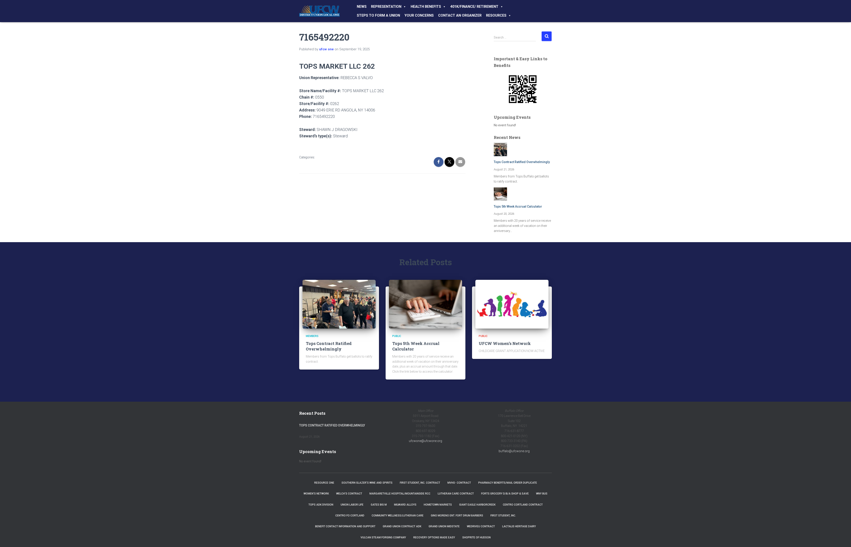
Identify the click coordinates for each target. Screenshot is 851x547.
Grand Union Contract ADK (402, 526)
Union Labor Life (352, 504)
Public (396, 336)
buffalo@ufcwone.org (514, 451)
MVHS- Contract (459, 482)
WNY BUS (541, 493)
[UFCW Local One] (319, 11)
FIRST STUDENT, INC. (503, 515)
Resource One (324, 482)
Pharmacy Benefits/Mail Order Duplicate (507, 482)
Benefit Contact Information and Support (345, 526)
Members (312, 336)
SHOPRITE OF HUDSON (476, 537)
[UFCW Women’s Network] (511, 304)
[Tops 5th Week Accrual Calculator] (425, 304)
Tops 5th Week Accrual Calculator (518, 206)
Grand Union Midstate (444, 526)
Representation (386, 6)
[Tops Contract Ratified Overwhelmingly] (339, 304)
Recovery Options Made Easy (434, 537)
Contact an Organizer (460, 15)
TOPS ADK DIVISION (320, 504)
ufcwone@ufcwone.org (425, 441)
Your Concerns (419, 15)
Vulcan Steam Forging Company (383, 537)
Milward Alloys (405, 504)
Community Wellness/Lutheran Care (398, 515)
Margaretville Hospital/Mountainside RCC (399, 493)
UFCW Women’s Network (505, 343)
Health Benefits (426, 6)
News (362, 6)
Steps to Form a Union (378, 15)
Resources (496, 15)
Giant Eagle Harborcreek (477, 504)
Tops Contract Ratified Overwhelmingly (522, 162)
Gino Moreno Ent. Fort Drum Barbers (457, 515)
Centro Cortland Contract (523, 504)
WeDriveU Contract (481, 526)
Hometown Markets (438, 504)
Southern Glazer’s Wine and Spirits (367, 482)
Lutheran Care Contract (456, 493)
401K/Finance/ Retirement (474, 6)
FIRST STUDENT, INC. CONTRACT (420, 482)
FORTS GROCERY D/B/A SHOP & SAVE (505, 493)
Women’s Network (316, 493)
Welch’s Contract (349, 493)
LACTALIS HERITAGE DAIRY (519, 526)
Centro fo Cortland (349, 515)
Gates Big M (379, 504)
